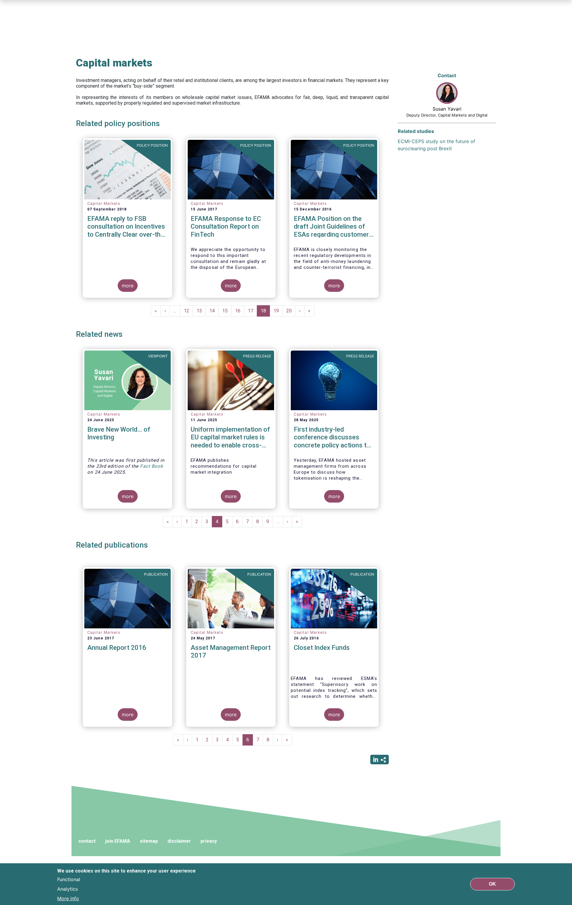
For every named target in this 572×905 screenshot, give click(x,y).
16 (239, 311)
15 (226, 311)
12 (188, 311)
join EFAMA (117, 841)
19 (278, 311)
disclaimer (179, 841)
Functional (68, 879)
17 (252, 311)
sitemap (149, 841)
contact (87, 841)
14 (214, 311)
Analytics (67, 889)
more (127, 286)
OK (492, 884)
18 (265, 312)
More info (68, 898)
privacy (208, 841)
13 (201, 311)
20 (291, 311)
